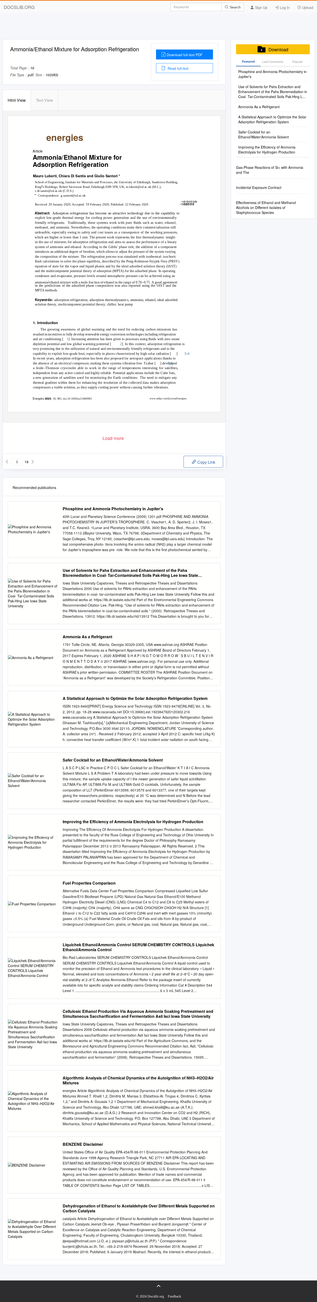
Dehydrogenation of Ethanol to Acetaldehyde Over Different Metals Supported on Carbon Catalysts (139, 1208)
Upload (307, 7)
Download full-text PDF (185, 54)
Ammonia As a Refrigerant (87, 636)
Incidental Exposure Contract (258, 187)
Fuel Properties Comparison (89, 883)
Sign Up (260, 7)
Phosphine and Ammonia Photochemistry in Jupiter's (113, 508)
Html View (17, 100)
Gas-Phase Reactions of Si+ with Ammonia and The (269, 170)
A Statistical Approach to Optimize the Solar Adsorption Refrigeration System (135, 698)
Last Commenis (272, 61)
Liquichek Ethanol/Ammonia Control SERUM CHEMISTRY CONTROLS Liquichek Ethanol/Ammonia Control (138, 947)
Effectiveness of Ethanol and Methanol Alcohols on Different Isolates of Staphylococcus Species (266, 207)
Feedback (174, 1296)
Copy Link (205, 462)
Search (235, 7)
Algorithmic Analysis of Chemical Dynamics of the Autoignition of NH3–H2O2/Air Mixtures (138, 1080)
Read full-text (177, 68)
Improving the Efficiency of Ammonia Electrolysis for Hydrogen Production (133, 821)
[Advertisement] (158, 28)
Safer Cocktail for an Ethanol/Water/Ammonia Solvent (113, 760)
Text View (44, 100)
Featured (248, 61)
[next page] (32, 461)
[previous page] (7, 461)
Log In (284, 7)
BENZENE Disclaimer (83, 1144)
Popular (297, 61)
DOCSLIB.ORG (19, 7)
